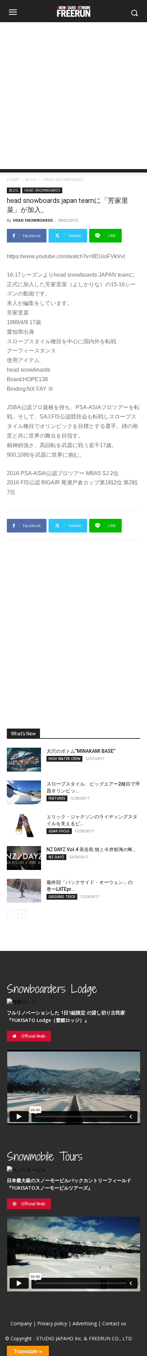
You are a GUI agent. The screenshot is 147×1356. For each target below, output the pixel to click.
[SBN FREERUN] (73, 11)
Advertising (84, 1323)
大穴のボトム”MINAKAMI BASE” (80, 751)
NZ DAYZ (56, 857)
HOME (13, 179)
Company (21, 1323)
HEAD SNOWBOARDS (63, 179)
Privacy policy (52, 1323)
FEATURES (57, 798)
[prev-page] (11, 914)
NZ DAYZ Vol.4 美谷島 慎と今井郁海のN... (91, 849)
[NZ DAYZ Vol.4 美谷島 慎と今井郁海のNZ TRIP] (24, 858)
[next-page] (22, 914)
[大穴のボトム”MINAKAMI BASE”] (24, 760)
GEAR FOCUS (59, 831)
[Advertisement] (73, 95)
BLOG (31, 179)
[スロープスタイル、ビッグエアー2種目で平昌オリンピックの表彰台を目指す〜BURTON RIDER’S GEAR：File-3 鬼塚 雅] (24, 792)
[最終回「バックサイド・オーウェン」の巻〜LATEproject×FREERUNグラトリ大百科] (24, 891)
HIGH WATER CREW (64, 758)
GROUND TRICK (62, 896)
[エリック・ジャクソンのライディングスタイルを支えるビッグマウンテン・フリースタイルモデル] (24, 825)
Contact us (114, 1323)
